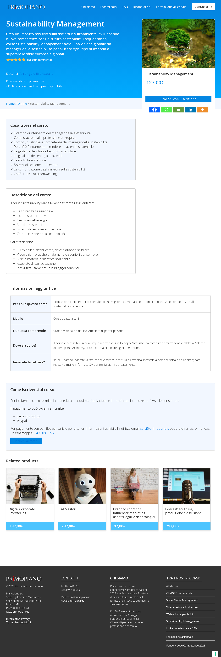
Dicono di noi (142, 7)
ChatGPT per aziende (179, 593)
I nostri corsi (108, 7)
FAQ (125, 7)
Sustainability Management (183, 621)
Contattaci (203, 7)
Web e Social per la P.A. (180, 614)
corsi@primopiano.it (154, 428)
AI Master (172, 586)
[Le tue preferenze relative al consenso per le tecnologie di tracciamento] (215, 654)
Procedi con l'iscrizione (178, 99)
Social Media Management (182, 600)
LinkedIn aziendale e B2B (181, 628)
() (39, 60)
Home (10, 103)
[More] (202, 109)
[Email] (178, 109)
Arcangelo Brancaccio (36, 73)
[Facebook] (154, 109)
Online (22, 103)
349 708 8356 (44, 433)
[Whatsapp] (166, 109)
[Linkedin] (190, 109)
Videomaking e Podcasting (182, 607)
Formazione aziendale (171, 7)
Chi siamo (88, 7)
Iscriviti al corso (26, 441)
